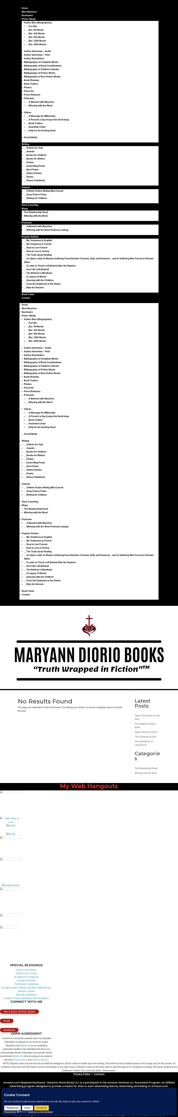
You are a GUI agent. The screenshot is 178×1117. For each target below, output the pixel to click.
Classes (26, 187)
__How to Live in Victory (36, 251)
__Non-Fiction (31, 169)
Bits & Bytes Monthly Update (19, 1011)
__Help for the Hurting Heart (41, 130)
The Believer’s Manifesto (26, 984)
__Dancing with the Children (39, 280)
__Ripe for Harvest (34, 287)
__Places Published (34, 180)
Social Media (30, 137)
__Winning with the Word (39, 105)
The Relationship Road (36, 212)
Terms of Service (40, 1060)
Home (25, 8)
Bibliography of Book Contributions (43, 66)
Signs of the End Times (146, 732)
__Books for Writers (34, 159)
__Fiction (29, 162)
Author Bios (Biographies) (38, 22)
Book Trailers (31, 84)
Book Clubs (28, 294)
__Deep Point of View (35, 194)
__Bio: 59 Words (35, 30)
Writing (25, 144)
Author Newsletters (34, 58)
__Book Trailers (34, 123)
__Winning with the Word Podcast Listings (46, 230)
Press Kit (29, 91)
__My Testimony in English (38, 240)
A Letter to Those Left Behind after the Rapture (26, 998)
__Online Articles (33, 173)
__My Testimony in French (38, 244)
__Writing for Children (35, 198)
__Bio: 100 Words (35, 33)
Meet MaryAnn (29, 12)
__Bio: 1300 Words (36, 41)
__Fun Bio (31, 26)
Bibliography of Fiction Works (39, 73)
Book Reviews (31, 80)
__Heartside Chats (36, 127)
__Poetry (28, 177)
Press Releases (32, 95)
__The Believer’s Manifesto (38, 273)
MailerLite (25, 1045)
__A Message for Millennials (40, 116)
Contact (26, 298)
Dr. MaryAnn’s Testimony (26, 977)
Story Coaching (30, 205)
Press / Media (29, 19)
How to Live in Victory (26, 973)
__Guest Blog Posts (34, 166)
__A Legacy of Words (35, 276)
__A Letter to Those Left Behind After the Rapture (50, 266)
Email (7, 1020)
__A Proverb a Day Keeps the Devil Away (47, 119)
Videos (27, 112)
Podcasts (29, 98)
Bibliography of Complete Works (41, 62)
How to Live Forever (26, 970)
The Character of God (145, 737)
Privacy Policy (20, 1060)
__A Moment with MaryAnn (40, 102)
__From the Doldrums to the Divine (42, 284)
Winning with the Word (36, 216)
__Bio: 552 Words (35, 37)
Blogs (25, 208)
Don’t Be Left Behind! (26, 995)
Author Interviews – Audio (37, 51)
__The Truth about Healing (38, 255)
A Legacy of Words (26, 980)
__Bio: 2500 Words (36, 44)
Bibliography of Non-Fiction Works (42, 76)
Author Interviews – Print (37, 55)
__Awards (29, 151)
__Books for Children (35, 155)
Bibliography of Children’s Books (41, 69)
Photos (28, 87)
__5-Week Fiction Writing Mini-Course (43, 191)
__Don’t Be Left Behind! (36, 269)
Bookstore (27, 15)
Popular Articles (30, 237)
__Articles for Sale (33, 148)
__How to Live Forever (36, 247)
